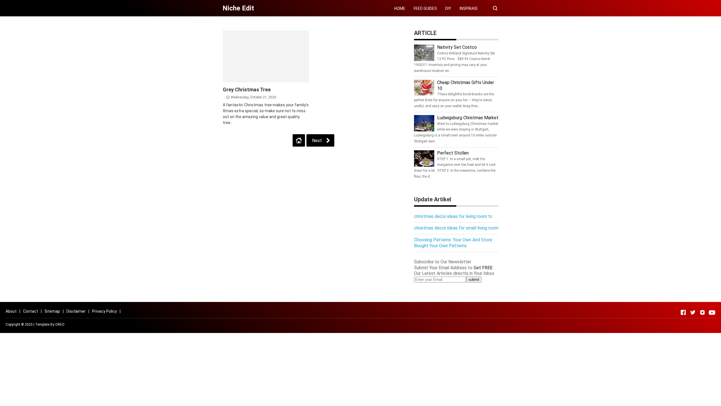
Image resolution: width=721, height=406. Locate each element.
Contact (30, 311)
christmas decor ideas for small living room (456, 228)
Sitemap (52, 311)
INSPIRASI (468, 8)
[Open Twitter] (692, 312)
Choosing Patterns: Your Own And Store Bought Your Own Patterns (453, 242)
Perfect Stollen (453, 153)
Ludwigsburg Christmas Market (468, 117)
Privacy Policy (104, 311)
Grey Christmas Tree (247, 89)
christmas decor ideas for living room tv (453, 216)
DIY (448, 8)
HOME (399, 8)
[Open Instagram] (702, 312)
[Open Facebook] (683, 312)
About (11, 311)
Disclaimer (76, 311)
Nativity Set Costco (457, 47)
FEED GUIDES (425, 8)
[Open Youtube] (712, 312)
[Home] (299, 140)
